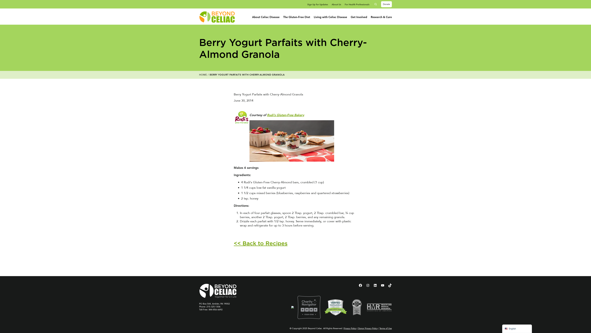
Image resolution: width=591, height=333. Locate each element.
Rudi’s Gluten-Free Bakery (285, 115)
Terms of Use (385, 328)
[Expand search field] (377, 4)
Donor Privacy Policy (368, 328)
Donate (386, 4)
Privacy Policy (350, 328)
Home (203, 74)
